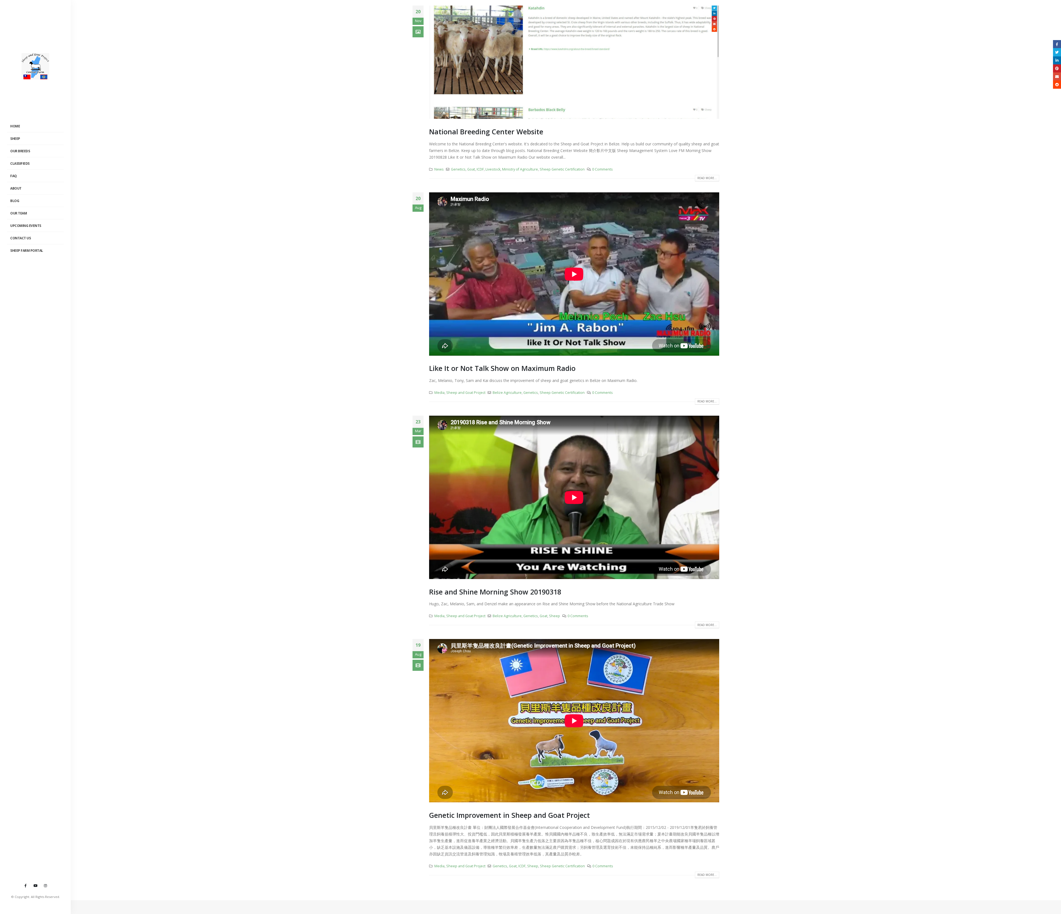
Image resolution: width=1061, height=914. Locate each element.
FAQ (13, 176)
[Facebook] (25, 885)
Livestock (492, 169)
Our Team (18, 213)
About (16, 188)
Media (439, 392)
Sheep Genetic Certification (562, 169)
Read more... (707, 178)
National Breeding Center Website (486, 131)
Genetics (458, 169)
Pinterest (1057, 68)
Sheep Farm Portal (26, 250)
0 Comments (602, 169)
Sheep (15, 138)
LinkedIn (1057, 60)
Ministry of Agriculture (520, 169)
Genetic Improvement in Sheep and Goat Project (509, 815)
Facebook (1057, 44)
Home (15, 126)
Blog (14, 200)
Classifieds (20, 163)
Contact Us (20, 238)
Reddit (1057, 84)
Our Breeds (20, 151)
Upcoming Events (25, 225)
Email (1057, 76)
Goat (471, 169)
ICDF (480, 169)
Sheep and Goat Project (465, 392)
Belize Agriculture (507, 392)
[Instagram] (45, 885)
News (439, 169)
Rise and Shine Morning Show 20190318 (495, 591)
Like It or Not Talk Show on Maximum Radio (502, 368)
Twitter (1057, 52)
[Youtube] (35, 885)
